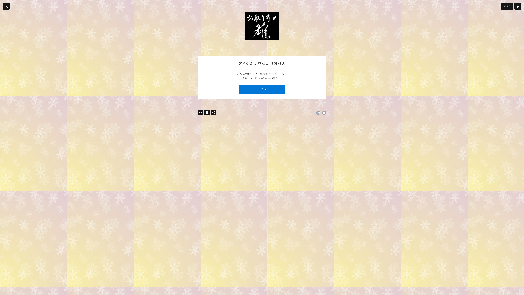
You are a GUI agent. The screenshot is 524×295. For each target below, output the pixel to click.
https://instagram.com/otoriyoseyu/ (318, 113)
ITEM (237, 49)
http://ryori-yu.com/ (324, 113)
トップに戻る (262, 89)
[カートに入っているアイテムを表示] (517, 6)
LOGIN (507, 6)
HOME (201, 49)
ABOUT (212, 49)
